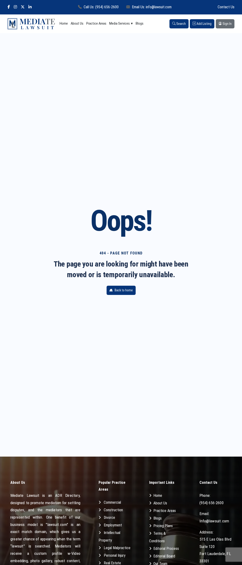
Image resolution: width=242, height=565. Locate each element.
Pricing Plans (163, 526)
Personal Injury (114, 555)
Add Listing (204, 24)
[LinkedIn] (30, 7)
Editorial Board (164, 556)
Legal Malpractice (117, 548)
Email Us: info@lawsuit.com (152, 7)
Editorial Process (166, 548)
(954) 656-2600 (211, 502)
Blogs (139, 23)
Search (181, 24)
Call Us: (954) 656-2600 (101, 7)
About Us (77, 23)
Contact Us (226, 7)
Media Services (119, 23)
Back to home (124, 290)
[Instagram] (15, 7)
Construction (113, 510)
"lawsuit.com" (57, 524)
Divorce (109, 517)
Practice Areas (96, 23)
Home (64, 23)
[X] (23, 7)
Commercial (112, 502)
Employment (113, 525)
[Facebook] (9, 7)
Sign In (227, 24)
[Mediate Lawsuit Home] (31, 23)
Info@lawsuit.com (214, 521)
